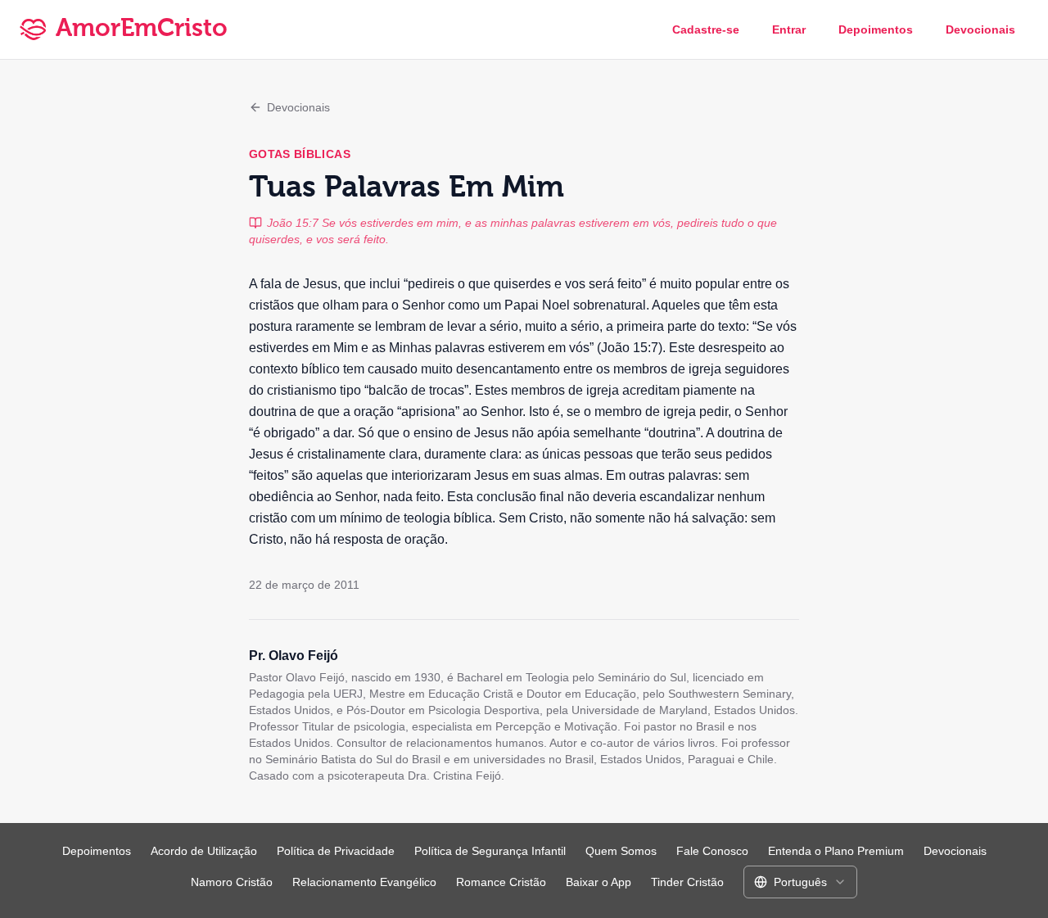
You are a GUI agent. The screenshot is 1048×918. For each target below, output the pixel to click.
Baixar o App (598, 882)
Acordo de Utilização (204, 850)
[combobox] (800, 882)
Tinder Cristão (687, 882)
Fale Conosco (712, 850)
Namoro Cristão (232, 882)
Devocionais (980, 29)
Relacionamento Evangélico (364, 882)
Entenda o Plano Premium (836, 850)
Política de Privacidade (336, 850)
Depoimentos (875, 29)
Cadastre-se (705, 29)
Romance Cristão (501, 882)
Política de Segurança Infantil (490, 850)
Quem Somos (621, 850)
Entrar (789, 29)
